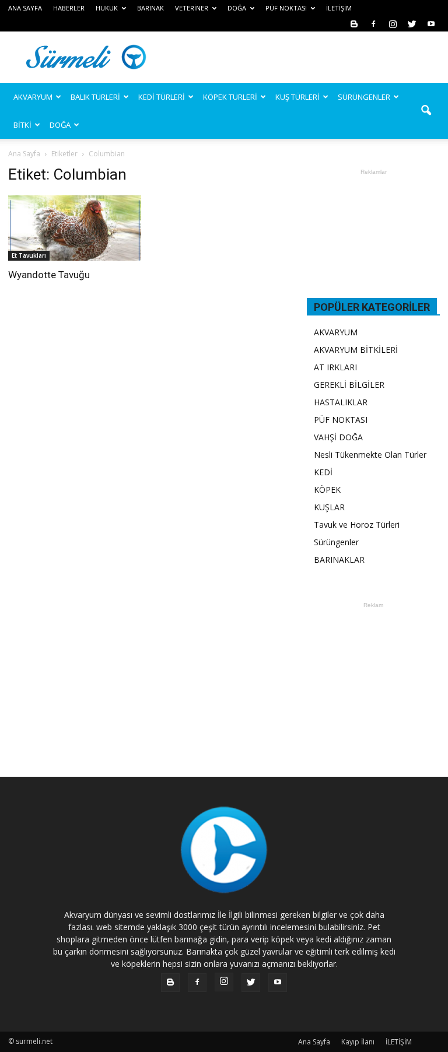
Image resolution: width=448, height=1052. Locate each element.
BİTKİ (22, 125)
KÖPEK (327, 489)
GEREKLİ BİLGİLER (349, 384)
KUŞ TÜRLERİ (297, 97)
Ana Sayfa (24, 154)
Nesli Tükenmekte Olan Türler (370, 454)
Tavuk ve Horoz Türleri (357, 524)
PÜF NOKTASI (286, 7)
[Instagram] (392, 23)
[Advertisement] (302, 57)
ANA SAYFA (25, 7)
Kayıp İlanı (357, 1042)
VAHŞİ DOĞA (338, 437)
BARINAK (150, 7)
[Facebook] (373, 23)
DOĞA (60, 125)
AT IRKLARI (335, 367)
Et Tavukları (29, 255)
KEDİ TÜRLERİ (161, 97)
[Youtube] (431, 23)
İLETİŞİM (339, 7)
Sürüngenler (336, 542)
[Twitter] (412, 23)
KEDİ (323, 472)
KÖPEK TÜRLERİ (230, 97)
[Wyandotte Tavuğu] (74, 228)
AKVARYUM (336, 332)
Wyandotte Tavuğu (49, 274)
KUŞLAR (329, 507)
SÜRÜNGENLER (364, 97)
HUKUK (107, 7)
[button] (426, 111)
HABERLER (69, 7)
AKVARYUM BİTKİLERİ (356, 349)
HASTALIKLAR (341, 402)
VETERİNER (191, 7)
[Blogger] (354, 23)
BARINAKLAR (339, 559)
